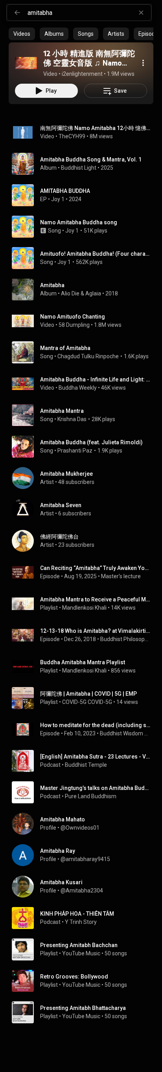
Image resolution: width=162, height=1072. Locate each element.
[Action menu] (143, 63)
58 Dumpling (74, 325)
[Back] (17, 12)
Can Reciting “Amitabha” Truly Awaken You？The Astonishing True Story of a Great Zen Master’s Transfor (95, 568)
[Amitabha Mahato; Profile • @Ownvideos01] (84, 823)
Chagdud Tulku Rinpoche (88, 356)
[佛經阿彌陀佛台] (84, 541)
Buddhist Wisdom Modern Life (125, 733)
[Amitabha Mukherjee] (84, 478)
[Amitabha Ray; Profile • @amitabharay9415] (84, 855)
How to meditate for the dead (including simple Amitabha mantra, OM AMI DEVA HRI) (95, 725)
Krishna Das (72, 419)
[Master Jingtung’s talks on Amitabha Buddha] (84, 792)
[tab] (22, 33)
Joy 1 (57, 199)
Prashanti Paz (74, 450)
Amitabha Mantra (62, 411)
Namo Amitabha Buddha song (78, 222)
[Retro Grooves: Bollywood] (84, 981)
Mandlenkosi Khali (84, 608)
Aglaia (93, 293)
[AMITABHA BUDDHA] (84, 195)
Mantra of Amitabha (65, 348)
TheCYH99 (72, 136)
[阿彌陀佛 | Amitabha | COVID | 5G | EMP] (84, 698)
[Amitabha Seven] (84, 509)
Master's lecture (121, 576)
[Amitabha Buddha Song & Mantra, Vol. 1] (84, 164)
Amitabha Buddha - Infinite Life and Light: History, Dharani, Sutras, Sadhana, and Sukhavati (95, 379)
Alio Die (70, 293)
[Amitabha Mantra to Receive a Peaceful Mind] (84, 603)
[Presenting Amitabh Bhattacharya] (84, 1012)
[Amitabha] (84, 289)
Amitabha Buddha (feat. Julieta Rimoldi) (91, 442)
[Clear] (141, 12)
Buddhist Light (78, 168)
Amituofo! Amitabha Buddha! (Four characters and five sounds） (95, 254)
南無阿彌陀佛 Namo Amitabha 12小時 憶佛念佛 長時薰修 (95, 128)
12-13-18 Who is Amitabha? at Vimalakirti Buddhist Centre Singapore (95, 631)
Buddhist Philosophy (125, 639)
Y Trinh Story (81, 922)
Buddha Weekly (78, 388)
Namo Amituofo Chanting (72, 316)
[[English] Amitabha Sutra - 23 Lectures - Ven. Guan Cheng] (84, 761)
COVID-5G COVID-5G (87, 702)
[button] (26, 63)
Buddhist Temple (86, 765)
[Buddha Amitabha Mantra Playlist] (84, 666)
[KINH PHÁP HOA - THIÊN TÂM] (84, 918)
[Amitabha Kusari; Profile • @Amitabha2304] (84, 886)
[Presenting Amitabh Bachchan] (84, 949)
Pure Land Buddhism (90, 796)
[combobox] (89, 12)
